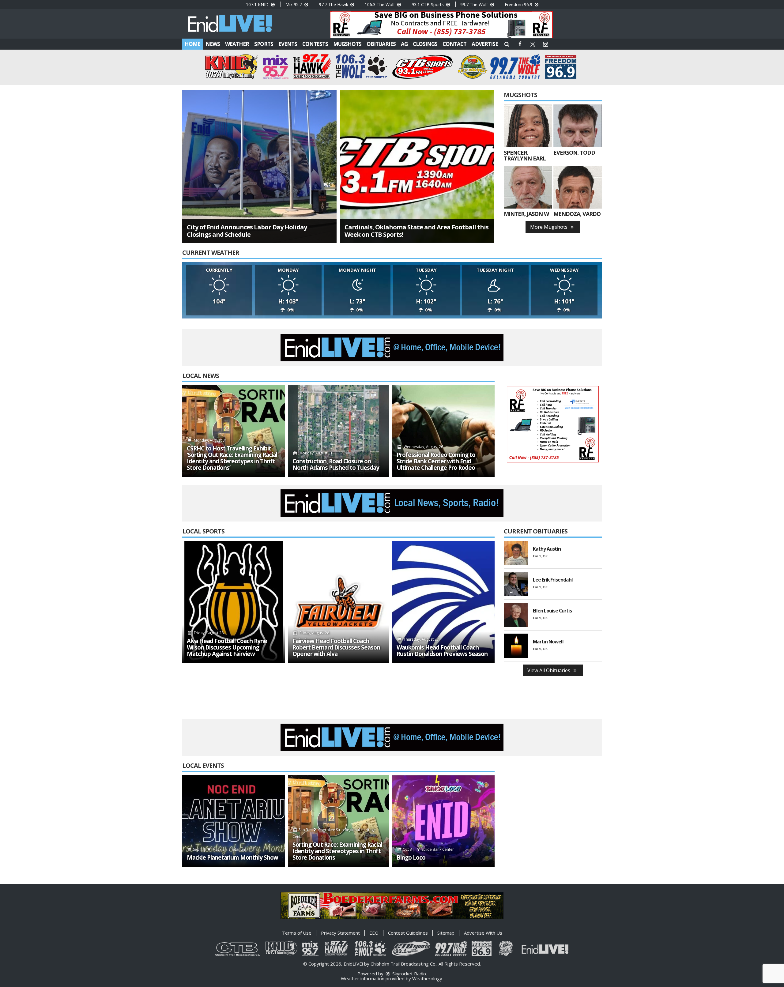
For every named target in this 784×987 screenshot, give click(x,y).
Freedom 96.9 (519, 4)
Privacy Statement (340, 933)
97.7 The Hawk (334, 4)
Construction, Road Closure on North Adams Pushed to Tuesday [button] (335, 464)
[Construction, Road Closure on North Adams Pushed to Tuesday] (338, 431)
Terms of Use (296, 933)
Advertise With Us (483, 933)
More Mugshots (549, 227)
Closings (425, 43)
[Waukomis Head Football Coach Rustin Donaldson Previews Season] (443, 602)
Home (192, 43)
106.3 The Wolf (380, 4)
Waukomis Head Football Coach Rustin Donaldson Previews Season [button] (442, 650)
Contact (454, 43)
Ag (404, 43)
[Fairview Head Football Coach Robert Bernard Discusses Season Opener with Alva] (338, 602)
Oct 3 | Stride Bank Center (428, 849)
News (212, 43)
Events (287, 43)
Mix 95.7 (294, 4)
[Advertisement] (441, 24)
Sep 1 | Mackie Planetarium (219, 849)
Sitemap (445, 933)
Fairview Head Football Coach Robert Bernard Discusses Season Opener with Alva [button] (336, 647)
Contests (315, 43)
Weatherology (427, 978)
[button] (507, 43)
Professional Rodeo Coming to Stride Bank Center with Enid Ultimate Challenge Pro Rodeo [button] (436, 461)
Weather (237, 43)
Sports (263, 43)
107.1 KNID (258, 4)
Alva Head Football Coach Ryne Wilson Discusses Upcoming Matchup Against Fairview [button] (227, 647)
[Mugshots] (528, 125)
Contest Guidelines (408, 933)
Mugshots (347, 43)
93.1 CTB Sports (428, 4)
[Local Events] (233, 821)
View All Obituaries (549, 670)
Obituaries (381, 43)
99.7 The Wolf (474, 4)
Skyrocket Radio (408, 973)
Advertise (485, 43)
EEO (374, 933)
